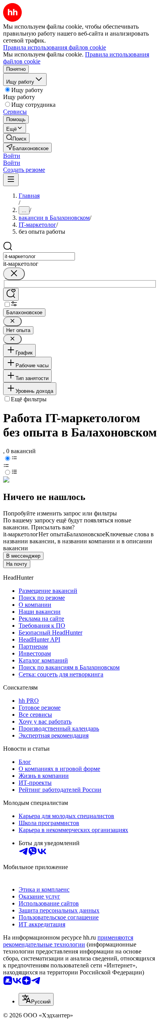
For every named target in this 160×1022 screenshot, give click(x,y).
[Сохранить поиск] (11, 294)
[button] (11, 155)
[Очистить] (14, 273)
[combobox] (39, 256)
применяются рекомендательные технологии (68, 941)
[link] (16, 138)
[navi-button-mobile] (11, 179)
